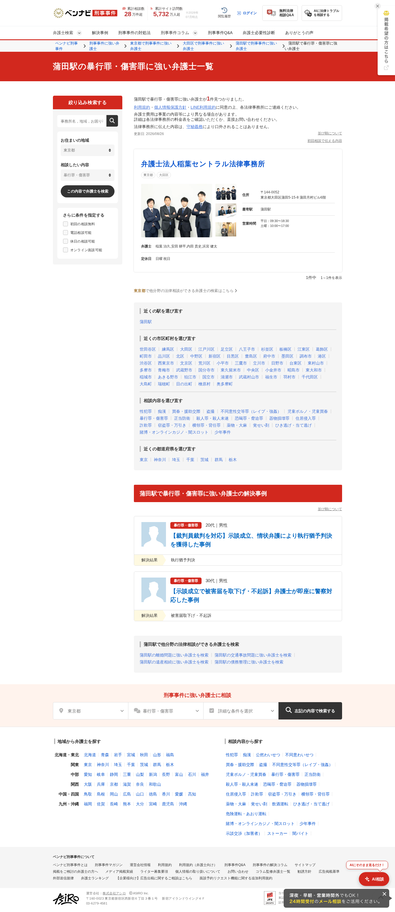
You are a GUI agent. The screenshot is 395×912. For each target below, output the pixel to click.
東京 (144, 460)
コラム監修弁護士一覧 (273, 872)
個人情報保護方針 (170, 107)
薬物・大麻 (237, 425)
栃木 (233, 460)
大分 (140, 804)
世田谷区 (148, 349)
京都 (114, 784)
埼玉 (176, 460)
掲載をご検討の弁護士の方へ (75, 872)
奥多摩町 (225, 384)
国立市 (208, 377)
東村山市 (316, 363)
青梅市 (164, 370)
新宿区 (214, 356)
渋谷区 (146, 363)
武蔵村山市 (249, 377)
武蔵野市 (184, 370)
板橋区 (285, 349)
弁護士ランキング (95, 878)
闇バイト (300, 833)
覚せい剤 (261, 425)
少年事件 (223, 432)
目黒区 (233, 356)
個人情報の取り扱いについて (197, 872)
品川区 (164, 356)
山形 (157, 755)
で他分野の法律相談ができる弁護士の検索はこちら (184, 290)
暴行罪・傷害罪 (154, 418)
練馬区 (168, 349)
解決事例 (100, 32)
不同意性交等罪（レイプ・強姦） (251, 411)
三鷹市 (241, 363)
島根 (101, 794)
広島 (127, 794)
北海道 (90, 755)
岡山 (114, 794)
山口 (140, 794)
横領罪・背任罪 (206, 425)
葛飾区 (322, 349)
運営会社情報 (140, 865)
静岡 (114, 774)
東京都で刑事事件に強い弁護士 (150, 46)
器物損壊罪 (279, 418)
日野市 (277, 363)
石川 (192, 774)
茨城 (204, 460)
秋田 (144, 755)
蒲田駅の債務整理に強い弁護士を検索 (249, 662)
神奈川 (160, 460)
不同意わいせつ (299, 755)
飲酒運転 (280, 804)
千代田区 (310, 377)
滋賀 (127, 784)
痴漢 (162, 411)
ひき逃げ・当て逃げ (293, 425)
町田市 (146, 356)
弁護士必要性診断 (259, 32)
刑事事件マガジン (109, 865)
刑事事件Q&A (220, 32)
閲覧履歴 (224, 16)
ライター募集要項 (154, 872)
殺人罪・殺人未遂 (212, 418)
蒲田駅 (146, 322)
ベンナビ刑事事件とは (70, 865)
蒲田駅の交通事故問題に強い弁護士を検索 (253, 655)
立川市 (259, 363)
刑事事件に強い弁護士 (104, 46)
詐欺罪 (146, 425)
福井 (205, 774)
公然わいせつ (268, 755)
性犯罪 (146, 411)
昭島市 (293, 370)
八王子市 (247, 349)
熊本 (127, 804)
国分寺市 (206, 370)
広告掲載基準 (329, 872)
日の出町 (184, 384)
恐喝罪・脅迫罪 (249, 418)
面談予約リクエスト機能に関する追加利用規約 (236, 878)
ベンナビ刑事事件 (66, 46)
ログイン (250, 13)
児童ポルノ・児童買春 (307, 411)
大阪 (88, 784)
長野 (166, 774)
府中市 (269, 356)
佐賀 (101, 804)
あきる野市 (168, 377)
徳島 (153, 794)
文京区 (186, 363)
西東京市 (166, 363)
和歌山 (155, 784)
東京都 (148, 175)
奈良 (140, 784)
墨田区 (287, 356)
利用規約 (142, 107)
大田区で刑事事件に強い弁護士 (203, 46)
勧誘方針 (304, 872)
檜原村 (204, 384)
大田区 (164, 175)
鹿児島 (168, 804)
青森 (105, 755)
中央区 (253, 370)
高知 (192, 794)
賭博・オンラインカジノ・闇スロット (174, 432)
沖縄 (183, 804)
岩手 (118, 755)
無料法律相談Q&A (286, 13)
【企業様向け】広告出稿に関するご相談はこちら (154, 878)
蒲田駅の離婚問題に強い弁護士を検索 (174, 655)
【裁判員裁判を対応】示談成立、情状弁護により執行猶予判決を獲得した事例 (251, 539)
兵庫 (101, 784)
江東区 (304, 349)
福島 (170, 755)
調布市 (306, 356)
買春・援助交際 (186, 411)
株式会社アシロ (114, 893)
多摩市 (146, 370)
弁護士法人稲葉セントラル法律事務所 (203, 164)
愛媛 (179, 794)
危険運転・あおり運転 (246, 814)
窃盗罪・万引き (172, 425)
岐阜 (101, 774)
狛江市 (190, 377)
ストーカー (277, 833)
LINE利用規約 (203, 107)
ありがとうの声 (299, 32)
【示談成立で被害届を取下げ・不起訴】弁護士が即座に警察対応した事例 (251, 595)
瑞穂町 (164, 384)
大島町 (146, 384)
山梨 (140, 774)
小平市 (223, 363)
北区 (180, 356)
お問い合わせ (238, 872)
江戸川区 (206, 349)
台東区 (295, 363)
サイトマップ (305, 865)
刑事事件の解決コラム (270, 865)
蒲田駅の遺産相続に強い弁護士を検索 (174, 662)
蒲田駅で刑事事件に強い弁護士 (256, 46)
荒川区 (204, 363)
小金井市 (273, 370)
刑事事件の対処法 (134, 32)
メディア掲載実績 (119, 872)
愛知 (88, 774)
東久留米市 (231, 370)
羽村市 (289, 377)
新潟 (153, 774)
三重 (127, 774)
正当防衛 (182, 418)
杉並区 (267, 349)
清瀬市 (227, 377)
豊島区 (251, 356)
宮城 (131, 755)
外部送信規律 (63, 878)
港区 (322, 356)
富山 (179, 774)
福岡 (88, 804)
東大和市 (314, 370)
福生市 (271, 377)
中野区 (196, 356)
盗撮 (210, 411)
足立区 (227, 349)
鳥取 (88, 794)
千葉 (190, 460)
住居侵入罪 (306, 418)
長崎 (114, 804)
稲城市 (146, 377)
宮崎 (153, 804)
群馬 (219, 460)
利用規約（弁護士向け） (198, 865)
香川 (166, 794)
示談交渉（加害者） (244, 833)
